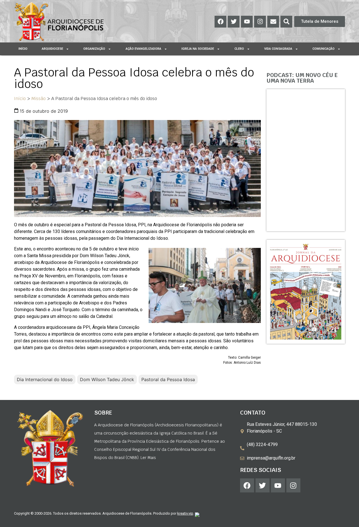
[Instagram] (260, 22)
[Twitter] (234, 22)
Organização (94, 49)
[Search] (286, 22)
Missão (38, 98)
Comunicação (323, 49)
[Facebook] (220, 22)
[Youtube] (247, 22)
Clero (239, 49)
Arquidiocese (52, 49)
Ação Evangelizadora (143, 49)
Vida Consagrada (278, 49)
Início (23, 49)
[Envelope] (273, 22)
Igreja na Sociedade (197, 49)
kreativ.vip (185, 513)
